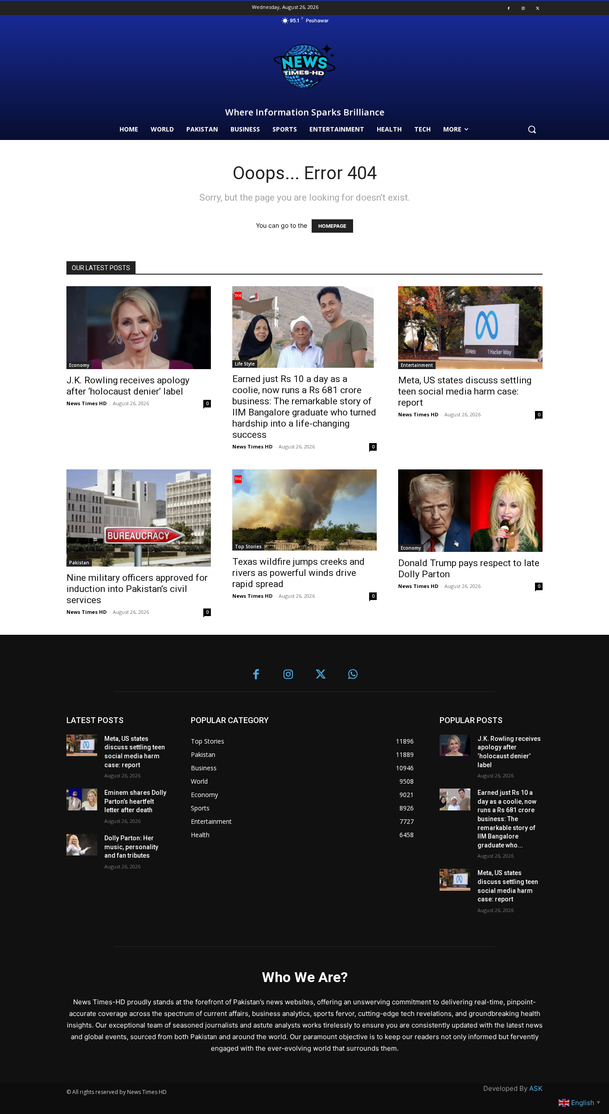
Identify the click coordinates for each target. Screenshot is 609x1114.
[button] (532, 129)
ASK (536, 1088)
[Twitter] (538, 8)
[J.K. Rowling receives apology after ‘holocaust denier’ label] (138, 327)
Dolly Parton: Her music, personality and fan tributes (131, 846)
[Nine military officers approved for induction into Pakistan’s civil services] (138, 518)
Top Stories (248, 546)
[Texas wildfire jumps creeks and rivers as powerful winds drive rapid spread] (304, 510)
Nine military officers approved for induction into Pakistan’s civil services (137, 588)
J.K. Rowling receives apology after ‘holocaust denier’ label (127, 386)
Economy (79, 365)
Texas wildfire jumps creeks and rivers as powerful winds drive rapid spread (298, 572)
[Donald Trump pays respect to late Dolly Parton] (470, 510)
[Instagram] (523, 8)
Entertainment (417, 365)
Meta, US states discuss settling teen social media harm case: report (464, 391)
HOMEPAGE (332, 226)
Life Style (245, 364)
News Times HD (86, 403)
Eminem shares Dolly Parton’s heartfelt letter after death (135, 801)
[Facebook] (509, 8)
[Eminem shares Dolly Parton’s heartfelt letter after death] (81, 799)
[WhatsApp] (353, 675)
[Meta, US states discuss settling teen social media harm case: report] (470, 327)
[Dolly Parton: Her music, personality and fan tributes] (81, 845)
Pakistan (79, 562)
